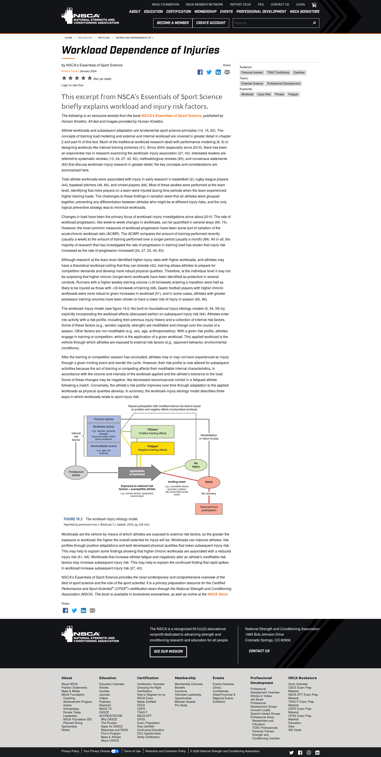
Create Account (211, 23)
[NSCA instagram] (309, 753)
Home (68, 37)
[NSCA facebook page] (300, 753)
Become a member (173, 23)
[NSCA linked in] (317, 753)
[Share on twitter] (209, 72)
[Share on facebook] (200, 72)
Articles (104, 37)
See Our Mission (168, 651)
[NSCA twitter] (291, 753)
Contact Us (259, 651)
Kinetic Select (70, 71)
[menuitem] (133, 12)
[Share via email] (227, 72)
